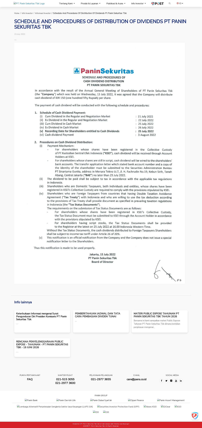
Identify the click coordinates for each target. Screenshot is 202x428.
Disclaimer (76, 424)
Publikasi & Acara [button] (115, 3)
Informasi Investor (43, 13)
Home (16, 13)
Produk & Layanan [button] (90, 3)
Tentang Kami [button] (66, 3)
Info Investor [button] (137, 3)
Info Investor (27, 13)
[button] (169, 3)
